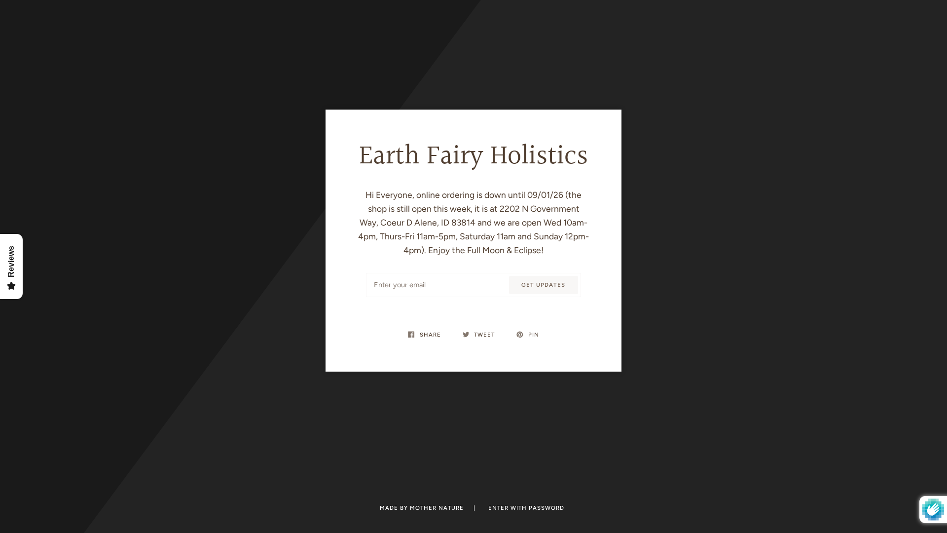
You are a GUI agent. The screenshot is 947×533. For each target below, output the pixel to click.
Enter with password (526, 507)
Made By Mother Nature (423, 507)
